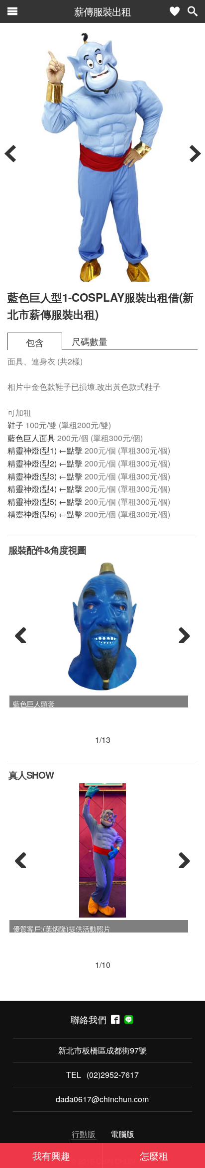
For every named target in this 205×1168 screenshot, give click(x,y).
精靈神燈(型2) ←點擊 (45, 463)
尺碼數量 (89, 341)
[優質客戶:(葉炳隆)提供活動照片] (103, 850)
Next (181, 633)
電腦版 (122, 1134)
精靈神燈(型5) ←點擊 (45, 501)
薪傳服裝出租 (102, 11)
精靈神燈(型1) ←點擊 (45, 450)
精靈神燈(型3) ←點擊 (45, 476)
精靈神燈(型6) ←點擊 (45, 514)
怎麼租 (154, 1155)
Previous (24, 633)
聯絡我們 (91, 1019)
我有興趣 (51, 1155)
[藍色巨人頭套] (102, 625)
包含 (35, 342)
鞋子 (15, 425)
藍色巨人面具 (31, 438)
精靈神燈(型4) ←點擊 (45, 488)
